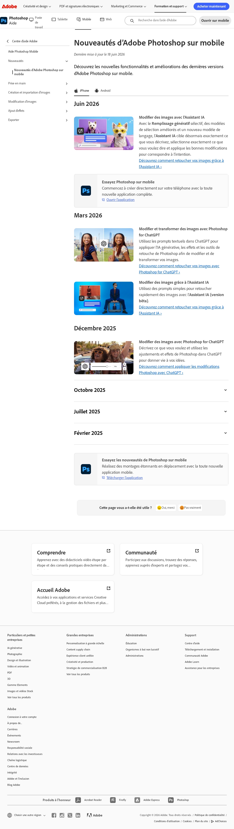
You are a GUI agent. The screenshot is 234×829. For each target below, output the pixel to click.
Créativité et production (79, 661)
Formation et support (168, 6)
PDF (9, 672)
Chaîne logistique (17, 760)
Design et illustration (19, 660)
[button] (38, 61)
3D (9, 678)
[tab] (81, 91)
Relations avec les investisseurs (25, 754)
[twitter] (70, 815)
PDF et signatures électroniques (79, 6)
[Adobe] (9, 6)
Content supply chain (78, 649)
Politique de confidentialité (210, 815)
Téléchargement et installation (202, 649)
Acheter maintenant (211, 6)
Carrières (12, 729)
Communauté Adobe (196, 655)
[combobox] (160, 20)
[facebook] (54, 815)
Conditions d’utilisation (167, 821)
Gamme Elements (17, 685)
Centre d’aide (192, 643)
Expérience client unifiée (80, 655)
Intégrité (12, 772)
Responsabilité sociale (19, 747)
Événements (14, 735)
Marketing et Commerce (127, 6)
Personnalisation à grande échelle (85, 643)
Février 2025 (88, 433)
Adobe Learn (192, 661)
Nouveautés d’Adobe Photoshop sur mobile (38, 72)
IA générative (14, 648)
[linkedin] (78, 815)
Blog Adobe (13, 784)
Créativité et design (35, 6)
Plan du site (201, 821)
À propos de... (14, 723)
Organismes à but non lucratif (142, 649)
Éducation (131, 643)
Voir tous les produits (19, 697)
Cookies (187, 821)
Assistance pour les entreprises (202, 668)
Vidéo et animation (18, 666)
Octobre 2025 (89, 390)
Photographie (14, 654)
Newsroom (13, 741)
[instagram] (62, 815)
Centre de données (17, 766)
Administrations (135, 655)
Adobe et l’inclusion (18, 778)
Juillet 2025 (87, 411)
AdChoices (221, 821)
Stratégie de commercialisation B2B (86, 668)
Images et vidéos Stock (20, 691)
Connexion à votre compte (22, 717)
